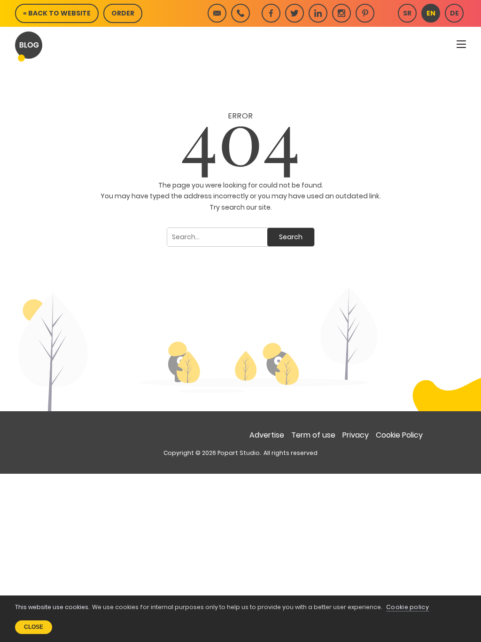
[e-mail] (217, 13)
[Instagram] (341, 13)
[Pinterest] (365, 13)
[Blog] (28, 45)
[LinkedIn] (318, 13)
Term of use (313, 435)
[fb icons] (271, 13)
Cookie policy (407, 607)
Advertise (266, 435)
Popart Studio (238, 453)
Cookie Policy (399, 435)
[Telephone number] (240, 13)
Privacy (355, 435)
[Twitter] (294, 13)
